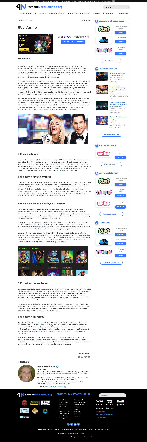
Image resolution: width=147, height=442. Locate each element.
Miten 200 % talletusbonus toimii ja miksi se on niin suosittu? (118, 119)
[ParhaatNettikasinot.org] (45, 6)
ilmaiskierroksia (23, 191)
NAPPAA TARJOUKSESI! (74, 42)
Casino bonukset (64, 413)
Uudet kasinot (41, 13)
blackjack (40, 325)
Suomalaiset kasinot (57, 13)
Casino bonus (109, 13)
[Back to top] (141, 436)
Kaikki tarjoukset (109, 134)
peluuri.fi (91, 429)
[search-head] (128, 7)
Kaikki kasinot (109, 61)
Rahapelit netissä (64, 411)
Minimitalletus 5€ (79, 400)
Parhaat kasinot (63, 400)
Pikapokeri (77, 416)
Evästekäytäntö (61, 433)
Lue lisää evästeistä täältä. (104, 1)
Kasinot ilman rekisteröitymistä (80, 13)
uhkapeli (25, 83)
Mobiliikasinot (63, 418)
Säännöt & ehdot (73, 433)
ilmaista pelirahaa (62, 171)
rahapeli (42, 226)
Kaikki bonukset (109, 164)
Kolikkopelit (77, 414)
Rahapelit (97, 13)
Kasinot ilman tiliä (64, 409)
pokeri (75, 291)
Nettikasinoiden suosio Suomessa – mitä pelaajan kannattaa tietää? (118, 104)
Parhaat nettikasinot (25, 13)
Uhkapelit (76, 409)
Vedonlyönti (77, 411)
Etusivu (20, 20)
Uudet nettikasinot (64, 402)
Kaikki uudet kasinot (109, 214)
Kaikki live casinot (110, 262)
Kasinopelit (77, 407)
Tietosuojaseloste (84, 433)
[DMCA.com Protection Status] (25, 417)
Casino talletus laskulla (80, 402)
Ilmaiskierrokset (64, 416)
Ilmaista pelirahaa (79, 404)
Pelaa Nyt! (120, 32)
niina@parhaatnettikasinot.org (55, 387)
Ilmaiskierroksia (123, 13)
